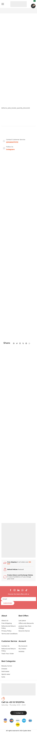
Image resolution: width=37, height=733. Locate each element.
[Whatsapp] (22, 590)
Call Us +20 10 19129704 (12, 702)
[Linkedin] (18, 590)
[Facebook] (11, 590)
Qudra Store (27, 730)
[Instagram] (14, 590)
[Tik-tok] (26, 590)
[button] (2, 4)
